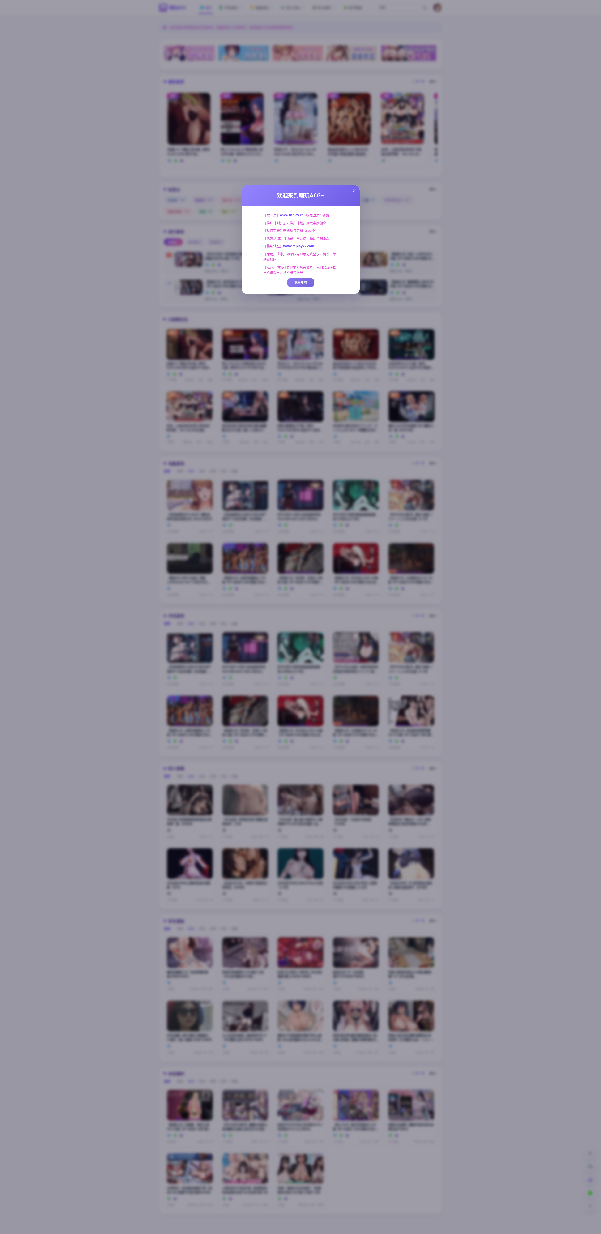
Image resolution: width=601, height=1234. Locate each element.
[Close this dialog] (354, 191)
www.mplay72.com (298, 246)
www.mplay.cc (291, 215)
